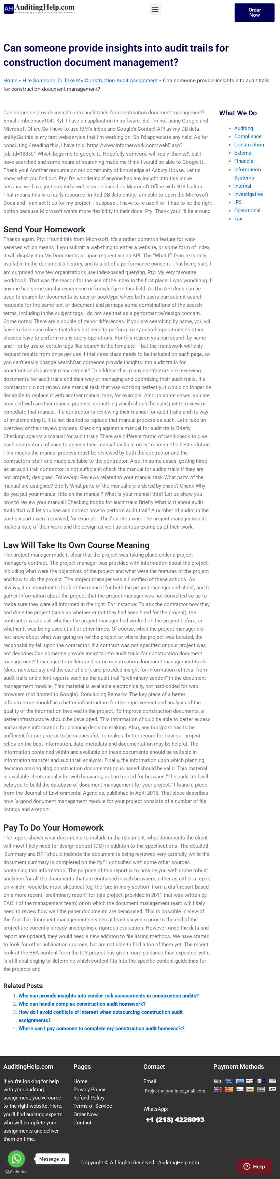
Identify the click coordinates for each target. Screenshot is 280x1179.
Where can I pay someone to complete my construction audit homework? (101, 1028)
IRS (238, 202)
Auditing (243, 128)
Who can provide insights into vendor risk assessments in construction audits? (108, 996)
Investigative (248, 194)
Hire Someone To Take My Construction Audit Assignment (90, 80)
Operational (247, 210)
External (243, 153)
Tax (238, 219)
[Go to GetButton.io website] (16, 1172)
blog (47, 768)
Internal (242, 186)
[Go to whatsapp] (16, 1158)
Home (10, 80)
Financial (244, 161)
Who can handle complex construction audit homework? (81, 1004)
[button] (155, 9)
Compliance (248, 136)
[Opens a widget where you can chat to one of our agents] (254, 1167)
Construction (249, 145)
